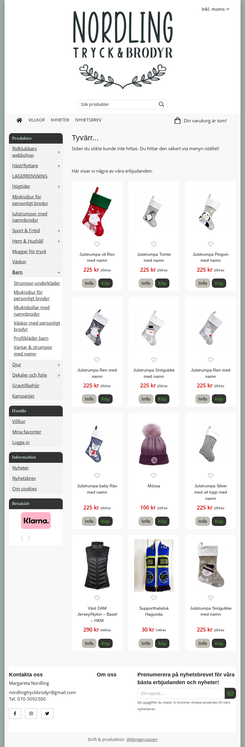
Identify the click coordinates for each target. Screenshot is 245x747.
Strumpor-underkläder (37, 283)
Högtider (21, 186)
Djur (16, 364)
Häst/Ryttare (25, 165)
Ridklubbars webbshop (24, 151)
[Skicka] (230, 693)
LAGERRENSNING (30, 176)
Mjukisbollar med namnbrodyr (32, 310)
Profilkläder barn (31, 338)
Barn (17, 272)
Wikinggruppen (142, 739)
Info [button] (89, 283)
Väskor (19, 261)
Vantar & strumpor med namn (33, 350)
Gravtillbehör (25, 385)
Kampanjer (23, 396)
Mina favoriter (26, 432)
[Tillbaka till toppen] (232, 739)
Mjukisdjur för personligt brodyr (30, 200)
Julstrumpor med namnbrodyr (29, 217)
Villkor (36, 120)
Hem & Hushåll (27, 241)
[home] (19, 120)
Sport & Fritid (26, 230)
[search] (160, 104)
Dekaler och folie (29, 375)
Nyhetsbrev (88, 120)
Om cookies (24, 489)
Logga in (21, 442)
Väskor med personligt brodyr (37, 326)
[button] (105, 283)
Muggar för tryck (29, 251)
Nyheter (60, 120)
